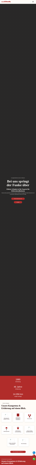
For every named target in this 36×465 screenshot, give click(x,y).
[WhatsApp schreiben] (34, 459)
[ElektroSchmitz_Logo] (6, 1)
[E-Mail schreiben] (34, 452)
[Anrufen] (34, 455)
